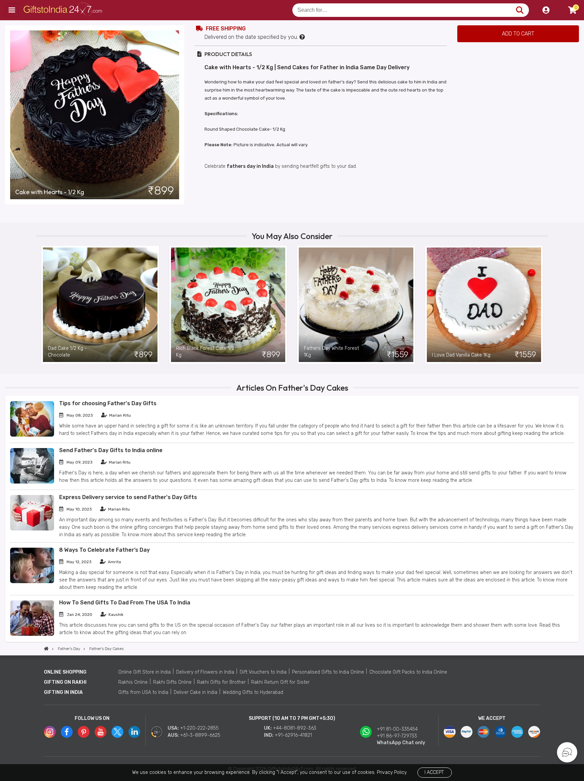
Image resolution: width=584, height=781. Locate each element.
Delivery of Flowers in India (205, 672)
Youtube (100, 732)
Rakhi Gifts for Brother (221, 682)
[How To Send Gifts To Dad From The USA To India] (32, 634)
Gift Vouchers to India (263, 672)
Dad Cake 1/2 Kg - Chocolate (67, 351)
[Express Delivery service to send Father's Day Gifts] (32, 529)
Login (546, 10)
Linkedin (134, 732)
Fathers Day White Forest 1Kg (331, 351)
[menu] (12, 10)
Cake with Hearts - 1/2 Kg (49, 192)
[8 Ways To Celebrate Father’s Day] (32, 581)
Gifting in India (63, 692)
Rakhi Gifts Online (172, 682)
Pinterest (84, 732)
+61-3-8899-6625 (200, 735)
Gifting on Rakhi (65, 682)
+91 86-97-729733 (397, 736)
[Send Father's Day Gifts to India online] (32, 482)
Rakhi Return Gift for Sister (280, 682)
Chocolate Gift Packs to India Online (408, 672)
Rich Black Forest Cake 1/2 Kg (205, 351)
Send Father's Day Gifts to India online (111, 450)
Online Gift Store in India (144, 672)
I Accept (434, 772)
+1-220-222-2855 (199, 728)
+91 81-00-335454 (397, 729)
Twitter (117, 732)
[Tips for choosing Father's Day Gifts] (32, 435)
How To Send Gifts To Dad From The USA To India (124, 602)
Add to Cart (518, 33)
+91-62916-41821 (293, 735)
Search (519, 10)
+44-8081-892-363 (294, 728)
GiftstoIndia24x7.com (65, 10)
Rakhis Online (133, 682)
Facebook (67, 732)
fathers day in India (250, 166)
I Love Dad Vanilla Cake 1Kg (461, 355)
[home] (46, 648)
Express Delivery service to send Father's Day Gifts (128, 497)
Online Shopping (65, 672)
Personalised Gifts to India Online (328, 672)
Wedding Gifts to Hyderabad (253, 692)
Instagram (50, 732)
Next (543, 304)
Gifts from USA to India (143, 692)
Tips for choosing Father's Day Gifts (107, 403)
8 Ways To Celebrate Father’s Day (104, 550)
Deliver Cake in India (195, 692)
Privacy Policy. (392, 772)
